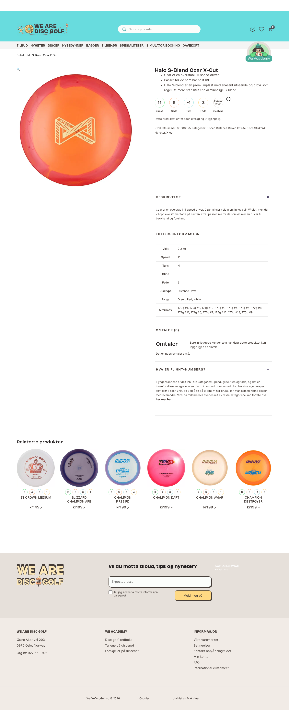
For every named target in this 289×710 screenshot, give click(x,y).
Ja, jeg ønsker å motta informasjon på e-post (135, 593)
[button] (18, 69)
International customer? (211, 668)
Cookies (144, 698)
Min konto (201, 657)
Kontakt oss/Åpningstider (212, 651)
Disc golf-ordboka (119, 640)
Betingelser (202, 645)
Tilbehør (109, 45)
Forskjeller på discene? (122, 651)
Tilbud (22, 45)
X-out (170, 132)
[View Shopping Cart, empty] (270, 29)
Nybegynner (72, 45)
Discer (53, 45)
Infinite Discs (245, 128)
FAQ (197, 662)
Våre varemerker (206, 640)
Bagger (92, 45)
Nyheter (37, 45)
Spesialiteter (132, 45)
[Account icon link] (252, 29)
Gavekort (191, 45)
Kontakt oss (221, 569)
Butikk (21, 55)
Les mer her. (164, 399)
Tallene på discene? (119, 645)
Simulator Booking (163, 45)
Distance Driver (226, 128)
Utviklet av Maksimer (185, 698)
